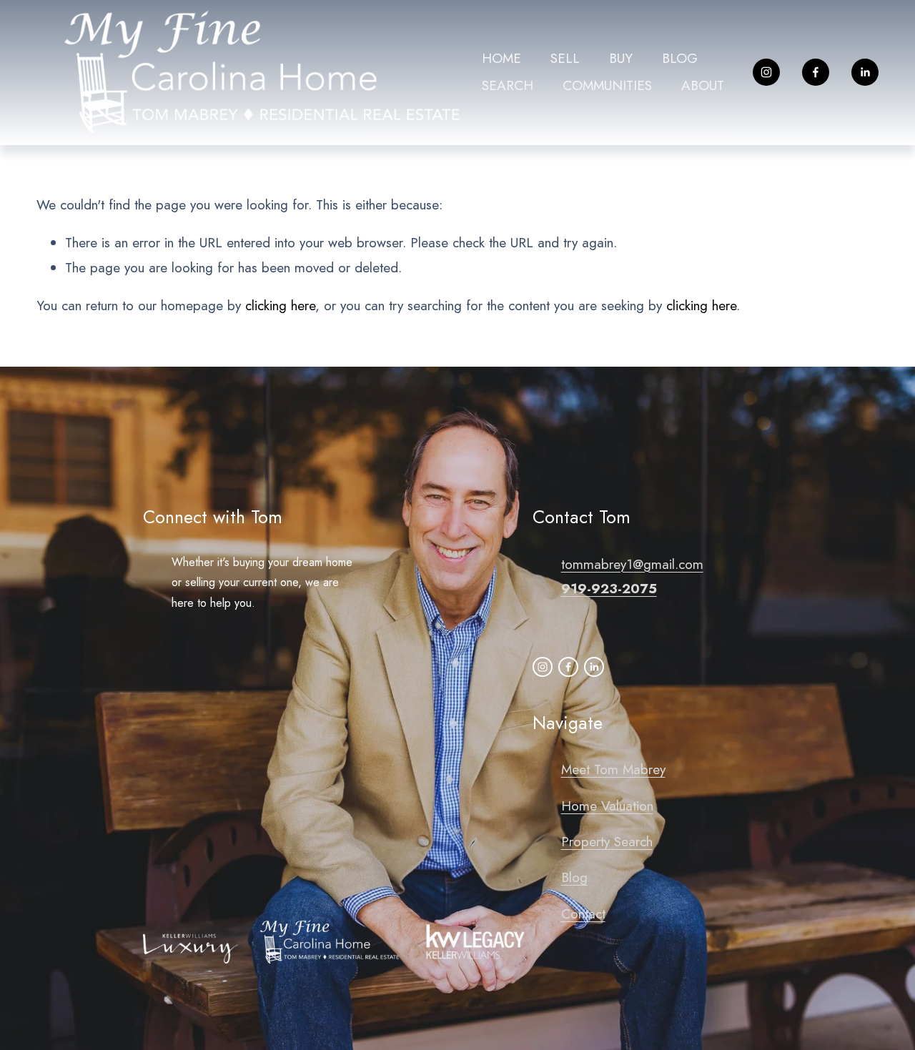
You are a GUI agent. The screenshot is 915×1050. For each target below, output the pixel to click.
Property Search (607, 841)
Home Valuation (607, 806)
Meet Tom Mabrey (613, 769)
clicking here (280, 305)
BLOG (680, 58)
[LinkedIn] (865, 72)
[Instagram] (766, 72)
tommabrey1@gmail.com (632, 564)
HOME (501, 58)
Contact (583, 913)
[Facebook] (815, 72)
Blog (574, 877)
